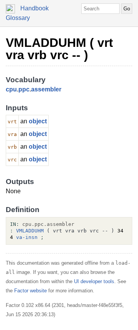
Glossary (18, 18)
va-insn (27, 237)
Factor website (30, 291)
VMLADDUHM (30, 231)
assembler (46, 89)
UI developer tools (94, 281)
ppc (24, 89)
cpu (11, 89)
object (38, 121)
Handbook (34, 8)
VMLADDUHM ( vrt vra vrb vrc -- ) (59, 49)
